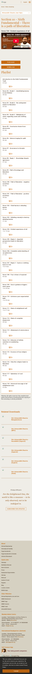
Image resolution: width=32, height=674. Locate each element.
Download (11, 67)
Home (2, 6)
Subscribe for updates (16, 509)
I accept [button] (16, 671)
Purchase (11, 62)
